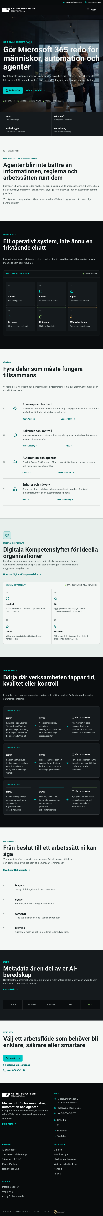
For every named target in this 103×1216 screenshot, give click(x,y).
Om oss (58, 1149)
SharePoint (27, 419)
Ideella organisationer (65, 1159)
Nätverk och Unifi (10, 1168)
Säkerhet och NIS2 (11, 1159)
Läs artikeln (9, 989)
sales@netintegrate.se (74, 2)
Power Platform (64, 472)
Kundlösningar (61, 1154)
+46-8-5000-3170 (94, 2)
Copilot (26, 472)
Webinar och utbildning (65, 1164)
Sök (59, 1173)
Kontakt (58, 1168)
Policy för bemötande (13, 1196)
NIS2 (68, 446)
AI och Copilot (9, 1149)
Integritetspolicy (10, 1186)
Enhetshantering (64, 499)
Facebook (62, 1130)
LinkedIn (61, 1120)
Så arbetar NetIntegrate (15, 870)
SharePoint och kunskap (14, 1154)
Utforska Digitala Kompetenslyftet (21, 574)
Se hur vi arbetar (33, 90)
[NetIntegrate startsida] (18, 10)
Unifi (25, 499)
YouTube (61, 1136)
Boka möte (11, 1058)
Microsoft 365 (66, 419)
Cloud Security (29, 446)
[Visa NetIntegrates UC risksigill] (62, 1212)
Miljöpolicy (7, 1191)
